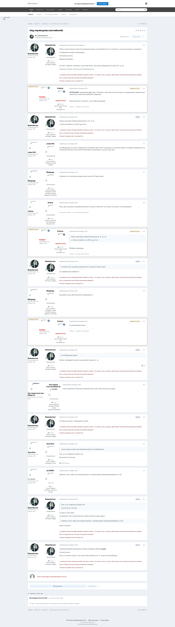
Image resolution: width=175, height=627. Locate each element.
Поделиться (125, 36)
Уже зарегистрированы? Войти (84, 3)
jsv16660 (50, 471)
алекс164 (32, 152)
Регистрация (102, 3)
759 (51, 159)
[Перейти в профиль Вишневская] (32, 37)
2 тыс (54, 402)
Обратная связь (93, 620)
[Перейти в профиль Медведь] (34, 175)
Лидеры (60, 9)
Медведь (32, 181)
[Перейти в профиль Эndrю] (34, 205)
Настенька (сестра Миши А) (53, 386)
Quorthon (31, 452)
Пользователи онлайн (51, 14)
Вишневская (43, 35)
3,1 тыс (51, 459)
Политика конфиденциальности (76, 620)
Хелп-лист (49, 37)
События (85, 9)
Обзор (31, 9)
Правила (63, 14)
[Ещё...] (144, 45)
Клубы (77, 9)
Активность (39, 9)
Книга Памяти (50, 9)
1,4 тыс (51, 188)
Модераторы (73, 14)
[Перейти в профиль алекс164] (34, 146)
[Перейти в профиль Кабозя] (45, 91)
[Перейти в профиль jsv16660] (34, 473)
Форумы (30, 14)
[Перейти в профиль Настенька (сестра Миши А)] (36, 387)
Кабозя (60, 88)
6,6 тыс (61, 104)
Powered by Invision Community (87, 624)
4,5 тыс (51, 218)
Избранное (69, 9)
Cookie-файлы (104, 620)
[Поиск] (145, 9)
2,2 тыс (51, 61)
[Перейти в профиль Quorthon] (34, 446)
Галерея (39, 14)
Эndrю (30, 211)
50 (51, 486)
